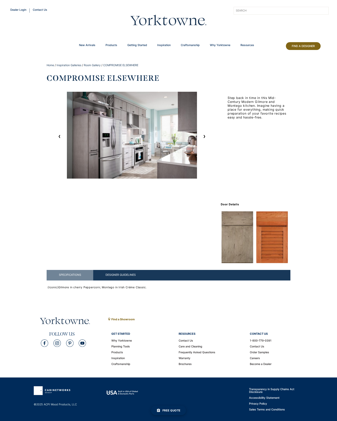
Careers (255, 358)
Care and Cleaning (190, 346)
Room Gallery (92, 65)
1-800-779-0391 (260, 340)
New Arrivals (87, 45)
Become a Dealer (260, 364)
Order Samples (259, 352)
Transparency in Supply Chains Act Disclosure (271, 391)
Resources (247, 45)
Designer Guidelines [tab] (121, 275)
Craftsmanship (190, 45)
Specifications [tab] (70, 275)
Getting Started (137, 45)
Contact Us (40, 10)
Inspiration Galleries (69, 65)
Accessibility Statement (264, 398)
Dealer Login (18, 10)
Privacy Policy (258, 403)
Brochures (185, 364)
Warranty (184, 358)
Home (50, 65)
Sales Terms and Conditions (267, 409)
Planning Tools (120, 346)
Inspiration (164, 45)
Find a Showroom (123, 319)
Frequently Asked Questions (197, 352)
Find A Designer (303, 46)
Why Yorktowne (220, 45)
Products (111, 45)
